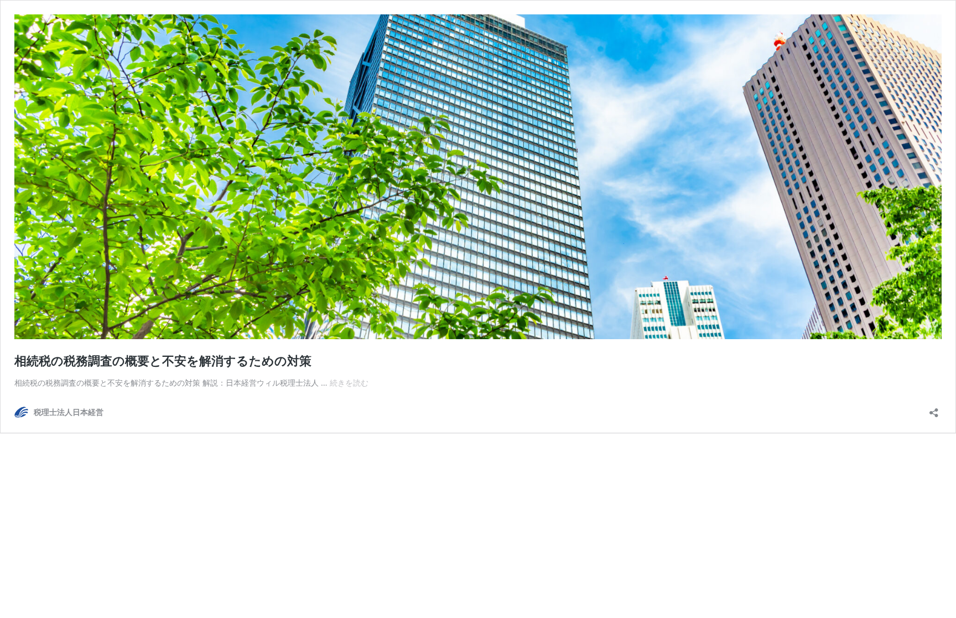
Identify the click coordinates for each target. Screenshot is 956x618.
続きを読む (349, 382)
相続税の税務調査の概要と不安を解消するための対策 (162, 361)
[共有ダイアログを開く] (934, 409)
